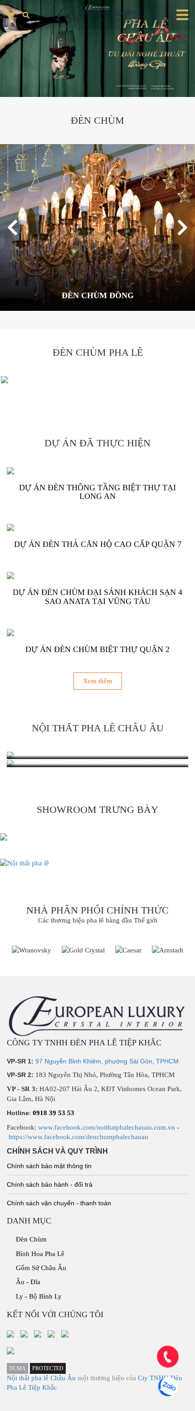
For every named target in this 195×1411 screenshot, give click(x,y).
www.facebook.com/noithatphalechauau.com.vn (106, 1127)
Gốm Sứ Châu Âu (41, 1267)
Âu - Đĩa (28, 1281)
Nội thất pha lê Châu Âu (41, 1378)
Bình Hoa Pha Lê (40, 1253)
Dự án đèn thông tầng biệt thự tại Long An (97, 492)
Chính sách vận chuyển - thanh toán (59, 1203)
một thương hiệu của (108, 1378)
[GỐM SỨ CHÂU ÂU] (97, 755)
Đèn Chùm (31, 1239)
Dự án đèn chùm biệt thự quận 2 (97, 649)
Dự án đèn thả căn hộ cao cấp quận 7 (97, 544)
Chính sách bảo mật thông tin (49, 1165)
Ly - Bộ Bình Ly (39, 1296)
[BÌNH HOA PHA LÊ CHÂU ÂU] (97, 763)
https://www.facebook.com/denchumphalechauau (78, 1136)
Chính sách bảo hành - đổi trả (50, 1184)
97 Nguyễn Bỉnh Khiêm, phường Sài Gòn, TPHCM (107, 1061)
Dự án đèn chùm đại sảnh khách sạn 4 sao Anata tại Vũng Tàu (97, 597)
